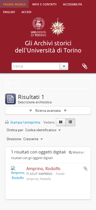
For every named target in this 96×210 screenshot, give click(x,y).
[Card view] (61, 122)
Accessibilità (72, 4)
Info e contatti (44, 4)
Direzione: (14, 139)
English (9, 11)
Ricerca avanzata (48, 110)
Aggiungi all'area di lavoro (85, 168)
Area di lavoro (84, 66)
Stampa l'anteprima (24, 122)
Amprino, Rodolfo (43, 168)
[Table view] (70, 122)
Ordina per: (15, 130)
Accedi (26, 11)
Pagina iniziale (14, 4)
